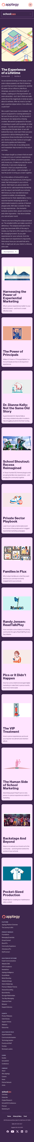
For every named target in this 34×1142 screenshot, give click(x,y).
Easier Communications (9, 961)
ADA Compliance (7, 967)
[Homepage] (10, 4)
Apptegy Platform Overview (10, 925)
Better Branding (6, 978)
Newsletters (5, 969)
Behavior (4, 1004)
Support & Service (7, 1007)
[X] (17, 1131)
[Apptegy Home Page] (11, 917)
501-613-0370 (19, 1127)
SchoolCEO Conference (9, 1103)
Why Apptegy (6, 1074)
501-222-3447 (18, 1124)
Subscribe (5, 1097)
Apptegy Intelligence (8, 972)
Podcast (4, 1106)
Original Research (7, 1100)
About (3, 1071)
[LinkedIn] (22, 1131)
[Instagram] (26, 1131)
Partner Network (6, 1082)
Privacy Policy (17, 1116)
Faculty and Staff (7, 1043)
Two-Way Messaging (8, 998)
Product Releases (7, 1016)
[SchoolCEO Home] (17, 1092)
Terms (9, 1116)
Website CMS (6, 964)
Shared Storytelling (7, 990)
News (3, 1079)
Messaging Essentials (8, 937)
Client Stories (6, 1019)
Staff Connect (6, 952)
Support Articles (6, 1022)
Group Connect (6, 940)
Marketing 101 (6, 1109)
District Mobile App (7, 984)
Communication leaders (9, 1037)
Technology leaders (7, 1040)
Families (4, 1046)
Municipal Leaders (7, 1049)
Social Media (5, 975)
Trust (25, 1116)
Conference (5, 1064)
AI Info (3, 1085)
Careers (4, 1076)
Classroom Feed (6, 1001)
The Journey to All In (7, 927)
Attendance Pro (6, 949)
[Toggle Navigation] (30, 5)
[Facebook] (8, 1131)
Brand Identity (6, 993)
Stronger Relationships (8, 995)
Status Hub (5, 1027)
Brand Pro (5, 943)
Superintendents (7, 1034)
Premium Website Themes (9, 987)
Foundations (5, 934)
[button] (10, 252)
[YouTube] (12, 1131)
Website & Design (7, 981)
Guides (4, 1058)
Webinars (4, 1024)
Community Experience (9, 946)
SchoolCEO (5, 1061)
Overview (4, 1094)
